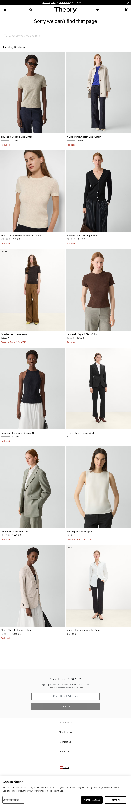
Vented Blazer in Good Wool (14, 531)
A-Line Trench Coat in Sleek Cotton (84, 137)
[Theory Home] (65, 10)
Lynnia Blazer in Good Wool (80, 433)
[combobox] (65, 35)
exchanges (64, 2)
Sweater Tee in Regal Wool (14, 334)
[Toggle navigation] (4, 9)
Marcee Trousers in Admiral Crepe (84, 630)
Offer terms (53, 687)
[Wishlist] (97, 9)
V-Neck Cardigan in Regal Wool (82, 235)
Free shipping (49, 2)
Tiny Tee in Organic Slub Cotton (16, 137)
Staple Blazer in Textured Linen (16, 630)
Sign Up (65, 707)
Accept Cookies (92, 800)
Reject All (115, 800)
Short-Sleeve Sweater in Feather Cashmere (22, 235)
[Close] (128, 3)
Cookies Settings (11, 799)
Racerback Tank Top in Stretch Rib (18, 433)
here (81, 687)
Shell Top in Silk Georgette (79, 531)
